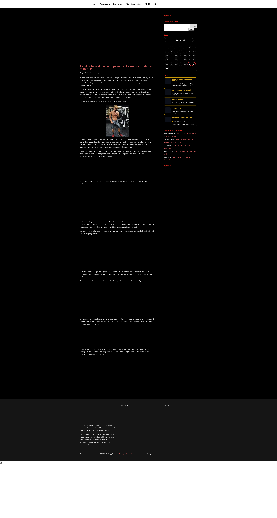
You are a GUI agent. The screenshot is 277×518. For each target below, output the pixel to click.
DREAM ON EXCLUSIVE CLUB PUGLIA (182, 80)
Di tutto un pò (95, 73)
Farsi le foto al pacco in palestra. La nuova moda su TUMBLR (116, 67)
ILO (155, 4)
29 (189, 64)
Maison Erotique (178, 99)
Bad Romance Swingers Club (182, 117)
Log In (95, 4)
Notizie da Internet (108, 73)
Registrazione (105, 4)
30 (194, 64)
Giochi (147, 4)
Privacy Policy (124, 454)
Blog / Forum (117, 4)
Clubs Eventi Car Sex (133, 4)
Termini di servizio (138, 454)
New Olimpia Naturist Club (181, 90)
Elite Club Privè (177, 108)
